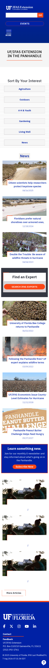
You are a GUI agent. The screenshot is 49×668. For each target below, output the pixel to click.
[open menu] (9, 30)
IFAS (30, 655)
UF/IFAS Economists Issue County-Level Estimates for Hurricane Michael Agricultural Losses (27, 396)
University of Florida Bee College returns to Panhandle (27, 324)
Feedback (8, 639)
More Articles (13, 593)
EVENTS (24, 23)
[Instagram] (19, 626)
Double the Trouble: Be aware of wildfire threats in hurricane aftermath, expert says (27, 256)
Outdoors (25, 99)
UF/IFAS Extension (12, 642)
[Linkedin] (35, 626)
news (24, 156)
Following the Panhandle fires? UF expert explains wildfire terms (27, 360)
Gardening (24, 121)
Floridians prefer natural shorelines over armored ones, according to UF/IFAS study (27, 220)
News (25, 142)
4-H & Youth (24, 110)
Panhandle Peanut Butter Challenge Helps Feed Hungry (27, 432)
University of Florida (18, 655)
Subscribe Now (24, 466)
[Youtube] (27, 626)
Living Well (25, 131)
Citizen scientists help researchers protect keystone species (27, 184)
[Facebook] (4, 626)
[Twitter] (12, 626)
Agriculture (25, 88)
